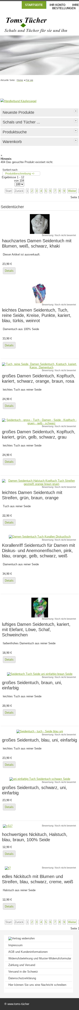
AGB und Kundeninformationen (28, 951)
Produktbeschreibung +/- (20, 173)
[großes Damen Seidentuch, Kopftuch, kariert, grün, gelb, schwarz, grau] (39, 423)
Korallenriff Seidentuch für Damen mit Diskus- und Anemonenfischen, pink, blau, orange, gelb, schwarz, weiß (38, 550)
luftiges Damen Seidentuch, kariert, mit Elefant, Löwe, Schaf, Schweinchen (36, 629)
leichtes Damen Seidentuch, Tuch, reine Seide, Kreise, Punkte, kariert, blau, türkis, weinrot (36, 315)
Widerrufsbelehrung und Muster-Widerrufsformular (39, 958)
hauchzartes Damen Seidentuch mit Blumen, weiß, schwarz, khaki (37, 243)
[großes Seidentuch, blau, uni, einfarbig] (39, 731)
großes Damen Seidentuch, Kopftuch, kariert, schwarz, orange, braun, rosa (38, 378)
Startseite (34, 5)
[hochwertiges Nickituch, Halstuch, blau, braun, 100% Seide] (8, 826)
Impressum (15, 945)
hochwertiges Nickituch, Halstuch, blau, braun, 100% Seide (34, 837)
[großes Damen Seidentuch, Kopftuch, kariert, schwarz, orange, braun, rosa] (39, 367)
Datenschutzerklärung (22, 978)
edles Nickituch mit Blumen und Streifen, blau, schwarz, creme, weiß (37, 879)
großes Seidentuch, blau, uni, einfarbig (39, 739)
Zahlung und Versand (21, 965)
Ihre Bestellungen (65, 6)
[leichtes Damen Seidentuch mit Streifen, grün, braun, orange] (39, 484)
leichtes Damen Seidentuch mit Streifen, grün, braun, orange (32, 495)
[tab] (76, 110)
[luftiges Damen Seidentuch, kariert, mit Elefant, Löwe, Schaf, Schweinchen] (39, 616)
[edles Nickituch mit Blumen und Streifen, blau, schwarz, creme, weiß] (8, 868)
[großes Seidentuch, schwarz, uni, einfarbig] (39, 778)
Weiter (72, 191)
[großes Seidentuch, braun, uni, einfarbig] (39, 674)
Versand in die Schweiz (23, 971)
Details (9, 270)
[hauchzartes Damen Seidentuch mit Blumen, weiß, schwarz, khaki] (40, 233)
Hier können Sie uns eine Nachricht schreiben (37, 984)
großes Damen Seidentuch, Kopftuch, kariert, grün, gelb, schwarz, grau (38, 434)
